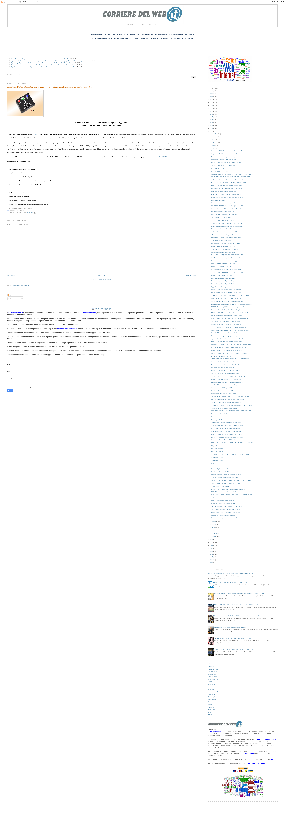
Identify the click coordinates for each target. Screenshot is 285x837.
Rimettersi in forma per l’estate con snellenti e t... (225, 472)
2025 (211, 94)
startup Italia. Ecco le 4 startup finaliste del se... (225, 232)
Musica (210, 704)
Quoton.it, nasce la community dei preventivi (224, 477)
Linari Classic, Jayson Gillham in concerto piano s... (226, 428)
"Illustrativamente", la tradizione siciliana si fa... (225, 165)
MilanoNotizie (212, 699)
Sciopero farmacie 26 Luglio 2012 (221, 388)
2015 (211, 123)
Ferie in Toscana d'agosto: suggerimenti (223, 278)
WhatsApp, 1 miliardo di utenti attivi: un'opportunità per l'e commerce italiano (229, 573)
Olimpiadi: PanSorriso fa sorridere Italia (223, 252)
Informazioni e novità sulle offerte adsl (222, 212)
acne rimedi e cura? (217, 457)
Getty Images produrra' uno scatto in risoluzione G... (226, 431)
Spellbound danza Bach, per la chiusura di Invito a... (227, 258)
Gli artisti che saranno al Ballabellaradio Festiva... (226, 373)
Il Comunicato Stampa (214, 692)
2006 (211, 554)
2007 (211, 551)
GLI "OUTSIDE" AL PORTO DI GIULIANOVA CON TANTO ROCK (231, 480)
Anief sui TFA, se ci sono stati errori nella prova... (226, 385)
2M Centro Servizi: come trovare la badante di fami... (227, 506)
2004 (211, 560)
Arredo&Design (212, 671)
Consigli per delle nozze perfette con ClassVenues (226, 379)
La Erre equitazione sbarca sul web (221, 417)
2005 (211, 557)
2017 (211, 117)
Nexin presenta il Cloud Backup (221, 217)
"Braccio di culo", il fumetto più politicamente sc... (226, 235)
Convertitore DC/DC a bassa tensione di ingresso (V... (227, 151)
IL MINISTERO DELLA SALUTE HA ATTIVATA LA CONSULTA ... (231, 304)
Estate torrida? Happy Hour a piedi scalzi (223, 160)
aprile (213, 527)
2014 (211, 126)
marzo (214, 530)
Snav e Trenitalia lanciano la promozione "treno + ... (226, 362)
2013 (211, 128)
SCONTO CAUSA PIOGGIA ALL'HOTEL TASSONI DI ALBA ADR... (231, 411)
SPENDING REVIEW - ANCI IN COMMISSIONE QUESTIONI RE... (231, 405)
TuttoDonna (211, 710)
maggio (214, 524)
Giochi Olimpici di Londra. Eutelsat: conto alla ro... (226, 298)
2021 (211, 105)
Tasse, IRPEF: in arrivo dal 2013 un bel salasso (225, 333)
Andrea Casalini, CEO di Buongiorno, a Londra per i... (227, 180)
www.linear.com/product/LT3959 (156, 157)
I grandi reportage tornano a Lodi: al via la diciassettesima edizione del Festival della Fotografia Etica (41, 63)
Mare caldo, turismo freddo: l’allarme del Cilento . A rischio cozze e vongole (236, 616)
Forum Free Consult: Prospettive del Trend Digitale (226, 292)
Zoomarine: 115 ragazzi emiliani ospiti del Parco (226, 194)
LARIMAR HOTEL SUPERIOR (220, 171)
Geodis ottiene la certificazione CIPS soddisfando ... (226, 434)
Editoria (210, 682)
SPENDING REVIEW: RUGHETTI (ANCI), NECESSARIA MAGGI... (231, 344)
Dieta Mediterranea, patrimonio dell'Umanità (224, 191)
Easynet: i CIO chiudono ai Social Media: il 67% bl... (227, 437)
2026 (211, 91)
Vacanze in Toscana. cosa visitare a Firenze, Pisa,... (226, 483)
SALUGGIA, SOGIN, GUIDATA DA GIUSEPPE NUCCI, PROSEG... (231, 327)
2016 (211, 120)
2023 (211, 100)
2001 (211, 563)
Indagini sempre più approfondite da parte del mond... (227, 162)
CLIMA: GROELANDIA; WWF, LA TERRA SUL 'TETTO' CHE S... (231, 396)
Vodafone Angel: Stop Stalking (220, 486)
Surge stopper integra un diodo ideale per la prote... (226, 518)
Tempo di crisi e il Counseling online (222, 220)
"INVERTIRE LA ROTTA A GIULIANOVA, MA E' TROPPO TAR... (231, 454)
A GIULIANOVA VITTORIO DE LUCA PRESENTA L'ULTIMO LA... (231, 318)
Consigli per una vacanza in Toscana (222, 275)
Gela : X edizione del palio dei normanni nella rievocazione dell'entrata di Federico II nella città (40, 59)
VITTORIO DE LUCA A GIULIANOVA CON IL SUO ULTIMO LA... (231, 313)
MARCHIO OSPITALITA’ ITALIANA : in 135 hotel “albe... (228, 376)
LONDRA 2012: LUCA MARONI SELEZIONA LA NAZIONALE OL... (232, 495)
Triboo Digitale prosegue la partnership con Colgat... (227, 223)
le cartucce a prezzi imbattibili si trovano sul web (226, 269)
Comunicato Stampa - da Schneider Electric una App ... (227, 425)
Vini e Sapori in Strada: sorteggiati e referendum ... (226, 509)
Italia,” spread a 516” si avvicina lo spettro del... (225, 512)
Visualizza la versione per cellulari (101, 279)
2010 (211, 542)
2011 (211, 540)
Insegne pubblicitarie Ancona (220, 420)
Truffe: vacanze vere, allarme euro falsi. (223, 498)
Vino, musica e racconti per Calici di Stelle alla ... (226, 365)
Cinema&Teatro (212, 677)
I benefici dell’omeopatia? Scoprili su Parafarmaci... (226, 238)
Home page (101, 275)
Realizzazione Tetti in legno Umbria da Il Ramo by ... (227, 382)
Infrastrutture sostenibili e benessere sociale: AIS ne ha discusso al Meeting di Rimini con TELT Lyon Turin (43, 65)
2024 (211, 97)
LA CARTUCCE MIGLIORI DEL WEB (223, 264)
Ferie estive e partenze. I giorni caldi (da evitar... (225, 281)
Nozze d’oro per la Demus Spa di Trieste (223, 515)
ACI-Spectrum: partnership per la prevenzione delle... (227, 301)
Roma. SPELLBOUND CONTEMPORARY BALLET (227, 255)
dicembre (215, 134)
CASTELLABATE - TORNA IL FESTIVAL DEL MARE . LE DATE (233, 649)
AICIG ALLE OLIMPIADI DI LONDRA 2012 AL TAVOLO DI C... (230, 359)
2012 (211, 131)
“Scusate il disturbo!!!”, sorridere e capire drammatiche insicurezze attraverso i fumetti (239, 593)
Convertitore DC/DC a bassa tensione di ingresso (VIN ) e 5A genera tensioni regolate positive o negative (49, 86)
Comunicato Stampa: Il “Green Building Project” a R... (227, 209)
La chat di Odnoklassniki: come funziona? (224, 214)
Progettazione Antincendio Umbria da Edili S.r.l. (225, 394)
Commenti (12, 299)
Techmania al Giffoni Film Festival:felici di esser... (226, 423)
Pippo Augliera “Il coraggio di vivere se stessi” (225, 287)
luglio (214, 148)
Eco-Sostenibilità (213, 679)
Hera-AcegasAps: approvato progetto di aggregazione (227, 336)
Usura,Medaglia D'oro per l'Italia (221, 469)
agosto (214, 146)
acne (212, 463)
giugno (214, 522)
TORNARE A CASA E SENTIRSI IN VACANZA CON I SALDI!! (230, 330)
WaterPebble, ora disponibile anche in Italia (224, 408)
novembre (215, 137)
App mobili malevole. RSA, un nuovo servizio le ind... (227, 339)
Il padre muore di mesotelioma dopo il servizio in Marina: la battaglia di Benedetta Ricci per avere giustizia (43, 67)
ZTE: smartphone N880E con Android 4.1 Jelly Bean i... (228, 399)
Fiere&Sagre (211, 684)
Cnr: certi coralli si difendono (220, 414)
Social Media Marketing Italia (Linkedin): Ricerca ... (227, 321)
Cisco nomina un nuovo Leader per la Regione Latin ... (227, 203)
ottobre (214, 140)
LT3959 (35, 135)
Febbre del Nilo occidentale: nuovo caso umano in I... (227, 290)
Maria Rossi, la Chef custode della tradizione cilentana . (230, 627)
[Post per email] (35, 212)
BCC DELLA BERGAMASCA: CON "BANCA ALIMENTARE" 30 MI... (232, 443)
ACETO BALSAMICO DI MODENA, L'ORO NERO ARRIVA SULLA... (232, 174)
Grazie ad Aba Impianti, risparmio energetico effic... (226, 324)
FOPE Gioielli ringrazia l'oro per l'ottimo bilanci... (226, 391)
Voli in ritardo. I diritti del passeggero (222, 501)
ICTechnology (212, 694)
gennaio (214, 536)
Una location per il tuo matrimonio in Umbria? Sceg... (227, 350)
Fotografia (211, 689)
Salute (209, 712)
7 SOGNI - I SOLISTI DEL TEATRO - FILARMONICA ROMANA (230, 353)
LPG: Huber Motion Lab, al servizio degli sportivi (226, 492)
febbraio (214, 533)
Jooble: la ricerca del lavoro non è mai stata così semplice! (230, 582)
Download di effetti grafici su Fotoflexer (223, 503)
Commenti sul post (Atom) (21, 285)
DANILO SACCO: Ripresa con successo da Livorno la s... (228, 489)
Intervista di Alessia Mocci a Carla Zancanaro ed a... (226, 370)
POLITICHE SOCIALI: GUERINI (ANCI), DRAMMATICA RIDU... (231, 347)
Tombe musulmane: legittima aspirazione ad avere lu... (227, 402)
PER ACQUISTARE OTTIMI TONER (222, 266)
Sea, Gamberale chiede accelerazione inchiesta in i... (226, 154)
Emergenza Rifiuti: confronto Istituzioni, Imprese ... (226, 475)
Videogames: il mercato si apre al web (222, 368)
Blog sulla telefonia (217, 446)
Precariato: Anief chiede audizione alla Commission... (227, 188)
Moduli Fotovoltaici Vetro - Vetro (221, 240)
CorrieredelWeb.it (213, 669)
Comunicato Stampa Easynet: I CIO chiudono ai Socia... (228, 440)
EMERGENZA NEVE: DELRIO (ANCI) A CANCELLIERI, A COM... (231, 206)
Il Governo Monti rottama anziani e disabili (224, 246)
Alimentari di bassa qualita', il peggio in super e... (226, 243)
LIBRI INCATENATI (217, 168)
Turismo (210, 715)
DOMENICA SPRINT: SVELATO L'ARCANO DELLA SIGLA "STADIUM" (235, 605)
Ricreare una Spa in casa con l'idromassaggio (224, 261)
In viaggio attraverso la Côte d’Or (221, 356)
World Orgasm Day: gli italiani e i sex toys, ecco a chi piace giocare (233, 638)
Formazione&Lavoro (214, 687)
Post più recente (11, 275)
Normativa (211, 707)
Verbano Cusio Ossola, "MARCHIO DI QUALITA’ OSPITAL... (229, 183)
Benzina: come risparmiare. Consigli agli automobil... (227, 197)
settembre (215, 143)
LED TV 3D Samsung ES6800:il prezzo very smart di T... (228, 307)
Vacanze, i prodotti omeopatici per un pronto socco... (227, 157)
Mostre (210, 702)
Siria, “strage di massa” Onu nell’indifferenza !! (225, 249)
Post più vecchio (191, 275)
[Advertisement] (142, 46)
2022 (211, 102)
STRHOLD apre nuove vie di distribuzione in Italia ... (227, 186)
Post (10, 295)
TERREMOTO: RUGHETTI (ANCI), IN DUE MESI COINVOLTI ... (231, 295)
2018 (211, 114)
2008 (211, 548)
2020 (211, 108)
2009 (211, 545)
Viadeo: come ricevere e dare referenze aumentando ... (227, 229)
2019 (211, 111)
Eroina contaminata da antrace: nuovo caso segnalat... (227, 226)
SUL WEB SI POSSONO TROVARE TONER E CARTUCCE (229, 272)
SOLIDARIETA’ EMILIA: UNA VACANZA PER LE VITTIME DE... (231, 177)
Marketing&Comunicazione (216, 697)
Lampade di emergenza (218, 200)
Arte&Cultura (212, 674)
